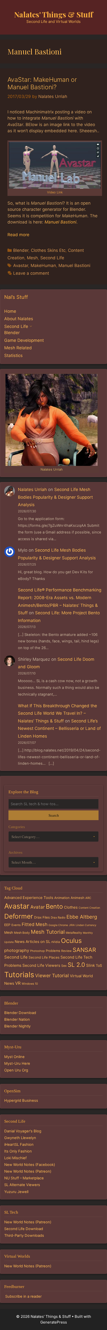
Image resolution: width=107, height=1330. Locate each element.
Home (10, 311)
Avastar (20, 265)
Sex (64, 966)
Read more (18, 234)
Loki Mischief (15, 1158)
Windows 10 (30, 983)
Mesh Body (22, 932)
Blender (20, 250)
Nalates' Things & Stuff (53, 14)
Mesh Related (18, 347)
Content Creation (89, 907)
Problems (53, 951)
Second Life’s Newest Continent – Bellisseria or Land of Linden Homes (59, 728)
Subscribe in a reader (23, 1296)
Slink (90, 965)
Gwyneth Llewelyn (20, 1138)
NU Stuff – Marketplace (24, 1178)
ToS (99, 965)
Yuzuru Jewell (16, 1192)
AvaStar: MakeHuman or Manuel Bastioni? (42, 83)
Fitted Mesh (35, 924)
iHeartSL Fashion (19, 1144)
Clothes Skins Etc (48, 250)
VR (18, 983)
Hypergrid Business (21, 1100)
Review (66, 951)
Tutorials (19, 974)
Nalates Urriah (32, 489)
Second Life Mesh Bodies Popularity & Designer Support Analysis (55, 497)
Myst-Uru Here (17, 1063)
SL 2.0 (76, 964)
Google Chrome (58, 925)
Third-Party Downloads (24, 1235)
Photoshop (37, 951)
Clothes (71, 907)
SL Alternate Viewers (22, 1185)
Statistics (13, 355)
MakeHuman (43, 265)
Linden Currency (86, 925)
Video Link (55, 192)
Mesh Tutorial (48, 932)
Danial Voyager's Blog (22, 1131)
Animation (62, 898)
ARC (88, 898)
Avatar (37, 907)
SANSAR (84, 949)
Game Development (24, 340)
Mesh (32, 257)
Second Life (52, 257)
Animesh (77, 898)
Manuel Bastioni (60, 222)
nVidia (55, 942)
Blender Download (20, 1013)
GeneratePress (53, 1322)
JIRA (72, 925)
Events (16, 925)
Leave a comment (31, 273)
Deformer (18, 916)
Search (54, 815)
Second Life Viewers (41, 965)
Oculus (71, 940)
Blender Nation (17, 1019)
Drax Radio (58, 917)
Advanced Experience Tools (28, 897)
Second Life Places (44, 957)
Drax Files (42, 917)
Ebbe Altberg (81, 917)
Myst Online (14, 1057)
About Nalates (18, 318)
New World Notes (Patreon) (27, 1171)
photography (16, 950)
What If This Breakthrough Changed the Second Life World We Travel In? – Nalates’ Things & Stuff (57, 713)
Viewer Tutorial (52, 975)
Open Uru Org (16, 1070)
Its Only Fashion (18, 1151)
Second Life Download (23, 1229)
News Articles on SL (32, 941)
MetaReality (74, 932)
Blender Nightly (17, 1026)
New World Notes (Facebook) (29, 1164)
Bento (54, 906)
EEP (7, 925)
